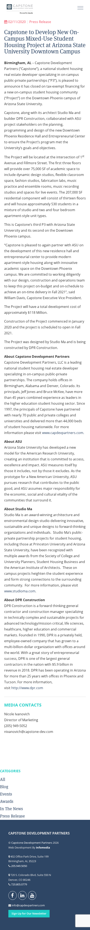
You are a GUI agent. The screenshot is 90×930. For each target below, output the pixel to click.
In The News (11, 808)
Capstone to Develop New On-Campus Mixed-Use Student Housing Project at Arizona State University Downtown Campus (45, 41)
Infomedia (43, 847)
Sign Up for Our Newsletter (29, 913)
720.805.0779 (19, 884)
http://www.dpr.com (27, 688)
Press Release (40, 21)
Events (6, 794)
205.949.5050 (19, 866)
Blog (4, 786)
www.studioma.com (19, 591)
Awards (6, 801)
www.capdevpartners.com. (63, 432)
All (2, 779)
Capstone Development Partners (20, 9)
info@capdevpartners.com (14, 905)
